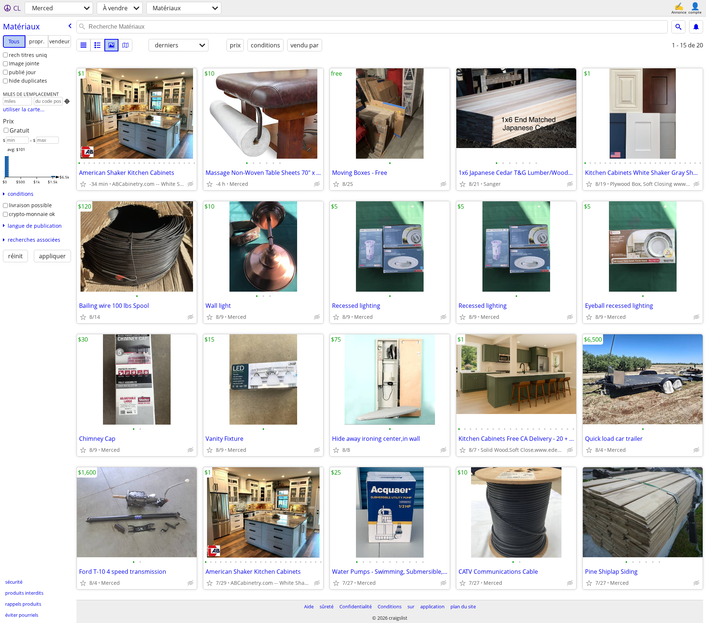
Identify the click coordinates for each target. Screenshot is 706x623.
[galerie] (111, 45)
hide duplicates (28, 80)
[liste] (83, 45)
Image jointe (24, 63)
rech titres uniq (28, 54)
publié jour (22, 72)
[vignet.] (97, 45)
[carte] (125, 45)
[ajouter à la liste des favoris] (83, 184)
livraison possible (30, 205)
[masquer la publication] (190, 184)
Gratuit (19, 130)
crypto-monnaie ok (32, 213)
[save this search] (696, 26)
